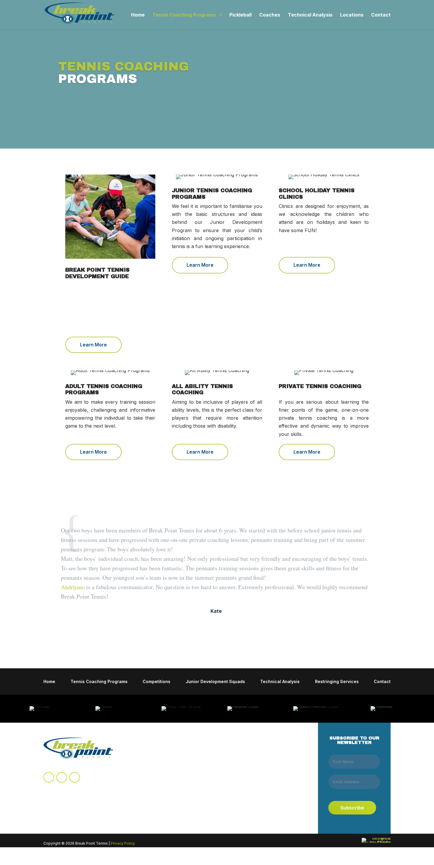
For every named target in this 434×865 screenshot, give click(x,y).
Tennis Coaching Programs (184, 15)
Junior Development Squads (215, 682)
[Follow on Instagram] (61, 777)
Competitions (156, 682)
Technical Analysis (310, 15)
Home (138, 15)
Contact (381, 15)
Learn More (93, 345)
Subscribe (352, 808)
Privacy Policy (123, 843)
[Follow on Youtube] (74, 777)
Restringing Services (337, 682)
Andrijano (73, 587)
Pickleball (240, 15)
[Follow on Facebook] (48, 777)
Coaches (269, 15)
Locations (351, 15)
